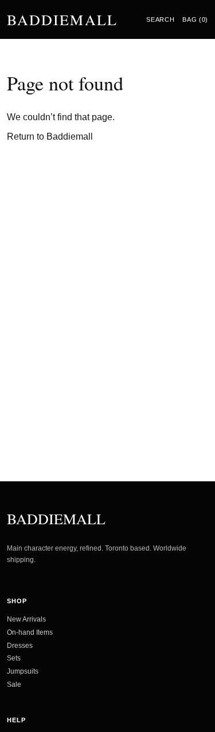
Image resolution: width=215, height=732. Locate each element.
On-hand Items (30, 632)
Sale (14, 684)
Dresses (20, 646)
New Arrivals (26, 619)
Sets (14, 658)
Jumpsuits (22, 671)
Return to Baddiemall (50, 136)
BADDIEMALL (62, 19)
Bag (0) (195, 19)
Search (160, 19)
